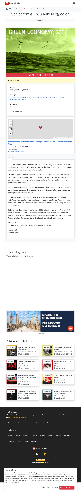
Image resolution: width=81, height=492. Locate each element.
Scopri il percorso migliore (17, 151)
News (33, 9)
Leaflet (55, 138)
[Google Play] (37, 454)
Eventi (26, 9)
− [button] (11, 124)
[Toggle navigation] (74, 3)
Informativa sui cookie (50, 487)
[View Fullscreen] (10, 129)
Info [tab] (9, 157)
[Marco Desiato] (45, 454)
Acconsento (66, 488)
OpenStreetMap (62, 138)
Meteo (45, 9)
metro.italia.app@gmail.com (17, 417)
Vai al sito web (17, 112)
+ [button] (11, 121)
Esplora (19, 9)
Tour (39, 9)
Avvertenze (14, 80)
